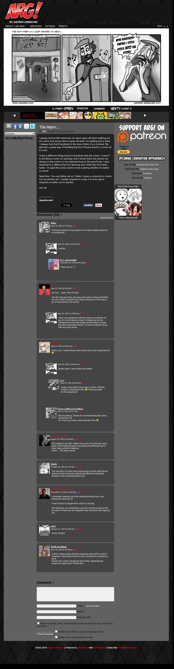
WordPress (83, 648)
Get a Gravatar (92, 606)
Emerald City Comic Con (147, 164)
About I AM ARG (15, 26)
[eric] (44, 294)
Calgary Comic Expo (149, 169)
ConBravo (147, 173)
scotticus (56, 343)
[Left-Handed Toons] (135, 195)
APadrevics (58, 436)
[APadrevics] (44, 445)
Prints (63, 26)
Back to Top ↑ (131, 648)
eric (53, 285)
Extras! (50, 26)
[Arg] (51, 253)
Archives (36, 26)
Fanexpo (147, 178)
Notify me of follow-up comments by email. (81, 631)
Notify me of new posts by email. (76, 637)
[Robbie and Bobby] (121, 209)
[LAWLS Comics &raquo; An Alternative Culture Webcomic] (135, 209)
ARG (44, 131)
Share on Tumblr (88, 205)
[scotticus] (44, 352)
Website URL (84, 617)
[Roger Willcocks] (44, 498)
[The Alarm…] (86, 103)
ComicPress (99, 648)
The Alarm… (49, 127)
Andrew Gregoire (55, 648)
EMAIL (80, 611)
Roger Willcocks (60, 489)
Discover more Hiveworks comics (30, 115)
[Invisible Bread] (121, 195)
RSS (159, 26)
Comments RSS (106, 218)
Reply (77, 226)
